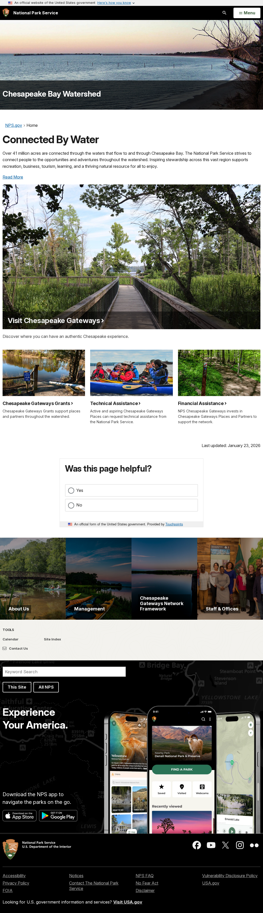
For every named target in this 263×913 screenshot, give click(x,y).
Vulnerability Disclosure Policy (230, 875)
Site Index (52, 639)
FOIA (8, 890)
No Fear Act (147, 883)
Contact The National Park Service (93, 885)
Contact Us (18, 648)
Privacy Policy (16, 883)
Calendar (10, 639)
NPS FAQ (145, 875)
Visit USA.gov (127, 902)
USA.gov (210, 883)
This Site (17, 687)
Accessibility (14, 875)
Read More (13, 177)
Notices (76, 875)
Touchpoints (174, 524)
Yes (79, 490)
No (79, 504)
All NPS (46, 687)
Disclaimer (145, 890)
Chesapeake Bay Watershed (52, 93)
